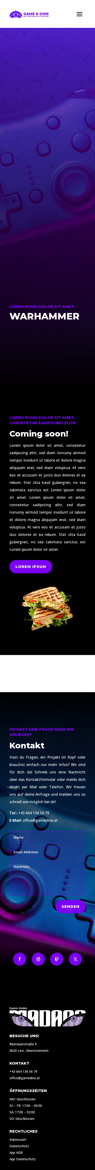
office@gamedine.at (40, 820)
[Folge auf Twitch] (56, 959)
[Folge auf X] (75, 959)
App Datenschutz (22, 1159)
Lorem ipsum (30, 566)
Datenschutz (19, 1146)
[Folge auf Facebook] (19, 959)
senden (71, 906)
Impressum (17, 1139)
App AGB (16, 1152)
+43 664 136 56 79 (33, 812)
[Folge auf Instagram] (38, 959)
